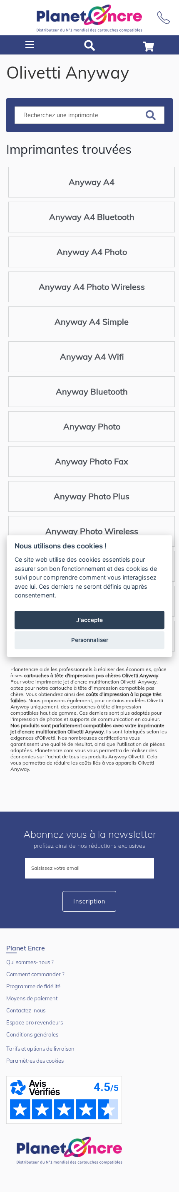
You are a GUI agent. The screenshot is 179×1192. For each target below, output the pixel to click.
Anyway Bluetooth (92, 391)
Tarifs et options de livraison (40, 1048)
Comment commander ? (35, 974)
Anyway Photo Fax (91, 461)
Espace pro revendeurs (34, 1022)
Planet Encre (70, 1149)
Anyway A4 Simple (92, 321)
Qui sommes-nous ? (30, 962)
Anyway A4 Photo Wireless (92, 286)
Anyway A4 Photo (92, 252)
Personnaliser (89, 640)
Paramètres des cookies (35, 1060)
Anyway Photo (91, 426)
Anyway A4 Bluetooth (91, 217)
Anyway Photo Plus (91, 496)
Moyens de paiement (31, 998)
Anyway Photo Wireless (91, 531)
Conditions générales (32, 1034)
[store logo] (89, 17)
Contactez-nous (25, 1010)
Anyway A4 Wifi (92, 356)
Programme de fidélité (33, 986)
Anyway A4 (91, 182)
